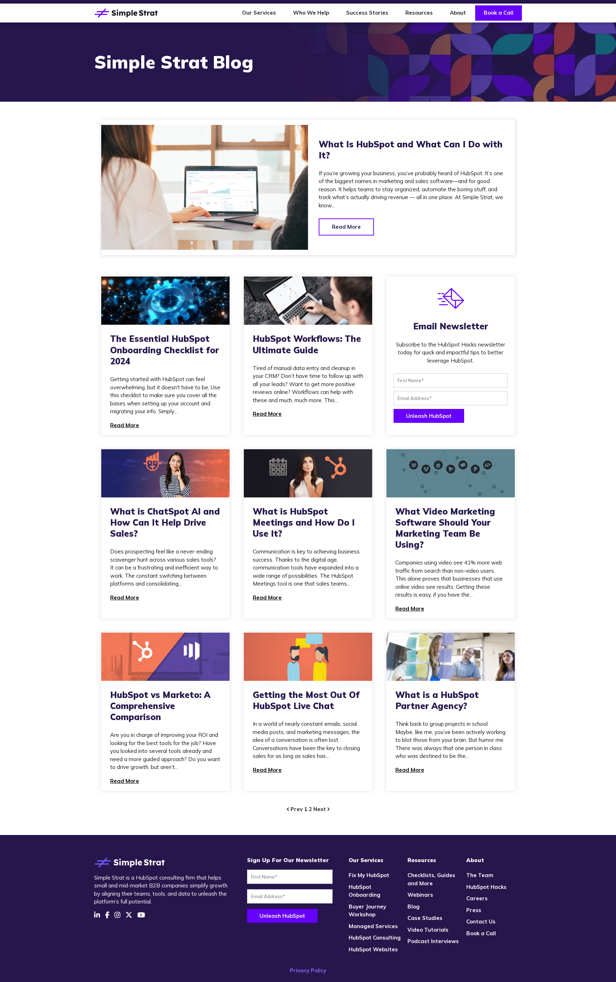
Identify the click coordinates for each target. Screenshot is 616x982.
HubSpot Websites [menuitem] (373, 949)
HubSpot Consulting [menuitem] (375, 937)
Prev (296, 809)
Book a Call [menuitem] (481, 933)
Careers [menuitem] (477, 898)
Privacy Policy (308, 970)
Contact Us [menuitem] (481, 921)
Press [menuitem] (473, 910)
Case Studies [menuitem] (424, 918)
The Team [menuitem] (479, 875)
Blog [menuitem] (413, 906)
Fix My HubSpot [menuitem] (369, 875)
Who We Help (311, 12)
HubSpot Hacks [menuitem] (486, 887)
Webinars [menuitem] (420, 894)
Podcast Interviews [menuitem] (433, 941)
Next (320, 809)
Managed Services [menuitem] (373, 926)
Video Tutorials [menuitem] (427, 929)
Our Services (259, 12)
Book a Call (498, 12)
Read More (346, 226)
